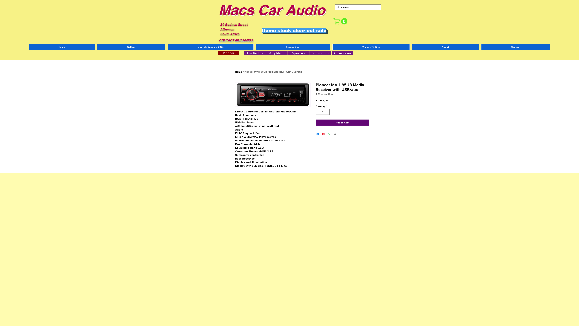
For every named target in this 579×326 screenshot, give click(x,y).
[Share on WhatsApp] (329, 134)
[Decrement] (318, 112)
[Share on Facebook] (318, 134)
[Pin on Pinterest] (323, 134)
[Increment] (327, 112)
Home (238, 71)
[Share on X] (335, 134)
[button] (341, 21)
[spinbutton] (322, 112)
